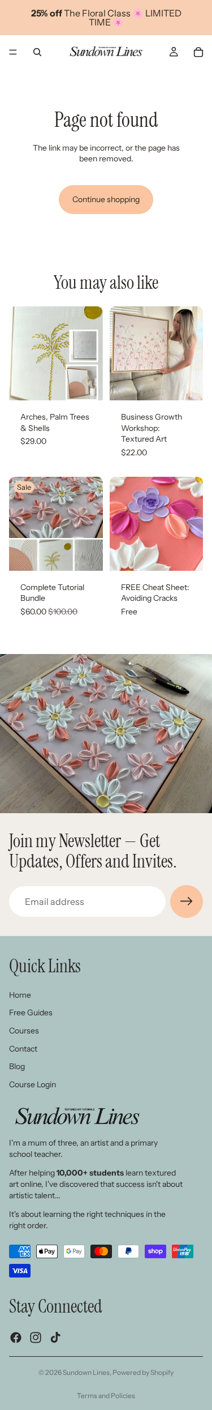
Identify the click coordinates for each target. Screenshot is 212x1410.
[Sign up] (186, 901)
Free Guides (31, 1012)
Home (20, 994)
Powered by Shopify (143, 1372)
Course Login (32, 1084)
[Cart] (198, 52)
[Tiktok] (55, 1337)
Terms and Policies (106, 1395)
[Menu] (13, 52)
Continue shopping (106, 199)
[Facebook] (16, 1337)
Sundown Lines (86, 1372)
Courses (24, 1031)
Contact (23, 1048)
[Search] (37, 52)
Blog (17, 1066)
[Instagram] (35, 1337)
